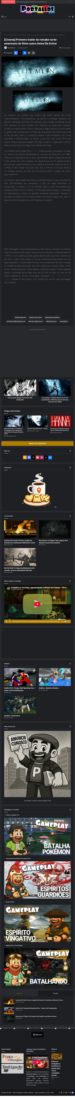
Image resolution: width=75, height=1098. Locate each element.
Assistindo (13, 35)
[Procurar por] (73, 16)
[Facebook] (16, 53)
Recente (19, 993)
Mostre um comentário (37, 443)
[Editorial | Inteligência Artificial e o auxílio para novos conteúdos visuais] (56, 1056)
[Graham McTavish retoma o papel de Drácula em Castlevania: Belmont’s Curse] (20, 529)
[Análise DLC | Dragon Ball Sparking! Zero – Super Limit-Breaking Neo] (20, 677)
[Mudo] (65, 621)
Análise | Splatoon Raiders (49, 688)
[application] (37, 604)
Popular (55, 993)
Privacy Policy (44, 1097)
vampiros (64, 321)
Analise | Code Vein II (12, 716)
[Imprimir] (33, 53)
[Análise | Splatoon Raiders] (55, 677)
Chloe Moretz (21, 317)
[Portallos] (37, 9)
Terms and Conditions (33, 1097)
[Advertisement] (37, 25)
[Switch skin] (69, 16)
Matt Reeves (51, 321)
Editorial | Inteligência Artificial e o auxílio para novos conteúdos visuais (56, 1068)
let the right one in (36, 321)
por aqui (35, 151)
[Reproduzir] (7, 621)
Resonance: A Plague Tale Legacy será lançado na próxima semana (36, 1016)
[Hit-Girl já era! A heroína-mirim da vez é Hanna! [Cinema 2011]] (60, 421)
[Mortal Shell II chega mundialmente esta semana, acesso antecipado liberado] (20, 557)
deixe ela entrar (36, 317)
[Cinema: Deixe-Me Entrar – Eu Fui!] (37, 421)
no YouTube (35, 1072)
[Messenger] (24, 53)
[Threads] (46, 457)
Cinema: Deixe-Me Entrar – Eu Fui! (37, 428)
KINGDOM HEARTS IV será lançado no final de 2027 (31, 2)
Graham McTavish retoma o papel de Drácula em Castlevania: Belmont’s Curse (39, 1000)
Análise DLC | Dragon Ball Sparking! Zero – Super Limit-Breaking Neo (36, 1008)
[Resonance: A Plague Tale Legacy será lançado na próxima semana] (55, 529)
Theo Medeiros (11, 48)
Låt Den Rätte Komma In (16, 321)
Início (7, 35)
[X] (20, 53)
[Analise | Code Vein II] (20, 705)
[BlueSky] (50, 457)
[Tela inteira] (68, 621)
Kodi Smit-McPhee (52, 317)
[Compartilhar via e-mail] (29, 53)
